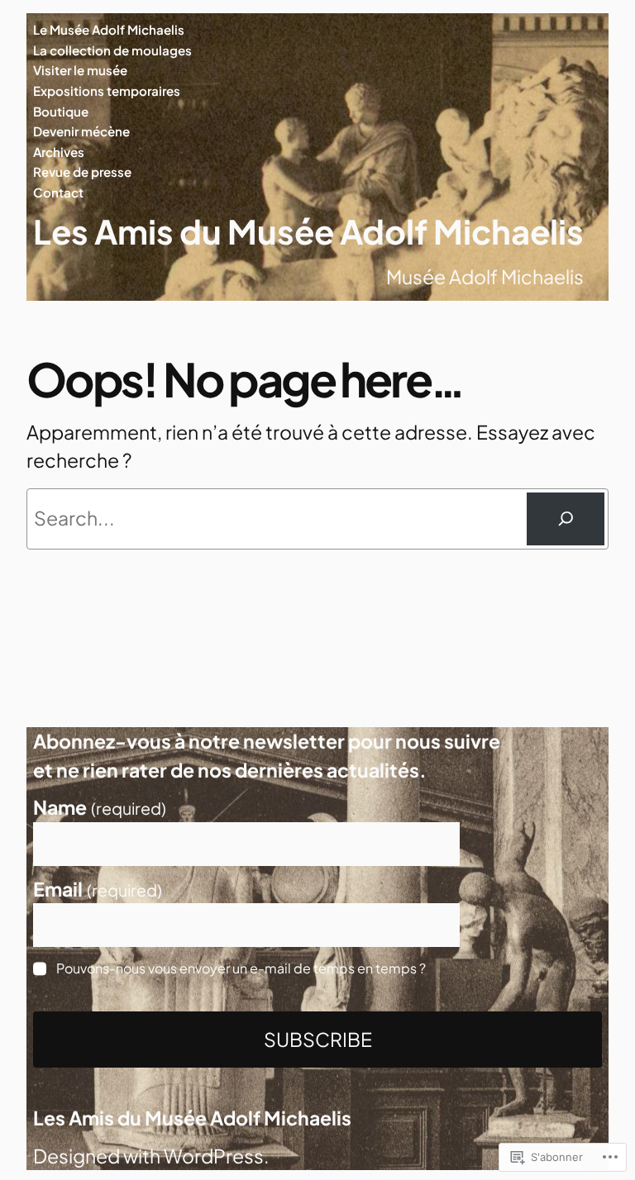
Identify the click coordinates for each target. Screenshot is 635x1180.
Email (97, 889)
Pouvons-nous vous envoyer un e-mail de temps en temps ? (241, 967)
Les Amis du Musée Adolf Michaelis (308, 231)
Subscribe (318, 1039)
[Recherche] (565, 518)
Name (99, 807)
